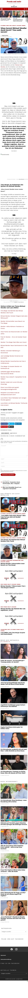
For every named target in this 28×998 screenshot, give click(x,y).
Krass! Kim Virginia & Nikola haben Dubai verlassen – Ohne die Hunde (13, 870)
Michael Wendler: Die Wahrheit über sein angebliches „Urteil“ (13, 609)
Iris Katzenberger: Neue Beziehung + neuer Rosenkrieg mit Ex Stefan (14, 800)
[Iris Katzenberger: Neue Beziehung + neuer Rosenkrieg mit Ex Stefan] (14, 791)
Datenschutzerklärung (6, 959)
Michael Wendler (17, 513)
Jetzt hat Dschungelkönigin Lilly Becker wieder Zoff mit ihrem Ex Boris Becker (18, 20)
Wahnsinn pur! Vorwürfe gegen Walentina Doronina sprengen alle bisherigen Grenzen (14, 823)
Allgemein (3, 513)
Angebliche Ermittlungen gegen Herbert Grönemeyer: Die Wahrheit (13, 705)
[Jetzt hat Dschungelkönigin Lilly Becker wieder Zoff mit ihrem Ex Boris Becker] (19, 14)
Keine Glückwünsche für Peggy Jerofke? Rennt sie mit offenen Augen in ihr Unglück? (13, 894)
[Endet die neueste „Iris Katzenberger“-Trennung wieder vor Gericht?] (6, 14)
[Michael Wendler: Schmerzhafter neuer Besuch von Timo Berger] (14, 551)
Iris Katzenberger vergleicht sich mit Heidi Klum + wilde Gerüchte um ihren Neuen (14, 750)
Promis (5, 584)
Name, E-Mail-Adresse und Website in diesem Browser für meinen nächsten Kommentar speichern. (14, 471)
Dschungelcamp (17, 560)
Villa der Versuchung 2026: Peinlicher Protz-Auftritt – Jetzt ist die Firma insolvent (12, 847)
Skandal (24, 513)
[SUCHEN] (26, 9)
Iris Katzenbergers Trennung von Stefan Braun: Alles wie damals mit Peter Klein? (13, 772)
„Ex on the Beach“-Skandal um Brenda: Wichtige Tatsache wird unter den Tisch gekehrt (13, 918)
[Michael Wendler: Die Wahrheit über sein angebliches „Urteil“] (14, 597)
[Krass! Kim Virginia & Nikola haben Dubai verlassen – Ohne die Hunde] (14, 860)
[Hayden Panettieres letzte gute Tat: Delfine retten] (14, 717)
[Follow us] (24, 9)
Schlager (19, 537)
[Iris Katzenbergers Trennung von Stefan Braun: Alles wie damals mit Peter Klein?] (14, 762)
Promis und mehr (14, 2)
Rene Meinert (21, 179)
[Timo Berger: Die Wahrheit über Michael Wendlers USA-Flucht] (14, 528)
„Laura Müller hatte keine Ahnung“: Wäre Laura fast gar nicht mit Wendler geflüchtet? (13, 517)
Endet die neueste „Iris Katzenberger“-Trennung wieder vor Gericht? (6, 19)
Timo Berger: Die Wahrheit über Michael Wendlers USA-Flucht (13, 540)
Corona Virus (9, 560)
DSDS (10, 537)
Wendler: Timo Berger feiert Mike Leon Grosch (14, 342)
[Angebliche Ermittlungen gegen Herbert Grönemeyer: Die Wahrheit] (14, 695)
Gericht (14, 537)
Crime (7, 537)
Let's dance (13, 629)
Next (27, 16)
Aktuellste (14, 6)
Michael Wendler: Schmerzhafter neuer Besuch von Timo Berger (13, 564)
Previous (0, 16)
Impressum (3, 955)
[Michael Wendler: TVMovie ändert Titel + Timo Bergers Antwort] (14, 575)
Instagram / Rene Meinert (19, 302)
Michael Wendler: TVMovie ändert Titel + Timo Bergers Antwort (13, 586)
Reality (9, 584)
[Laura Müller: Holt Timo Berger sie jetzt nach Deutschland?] (14, 620)
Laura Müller (9, 513)
